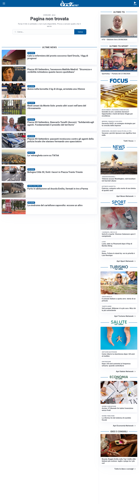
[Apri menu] (3, 3)
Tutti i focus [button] (128, 141)
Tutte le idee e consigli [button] (123, 469)
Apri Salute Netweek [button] (124, 371)
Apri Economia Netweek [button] (123, 426)
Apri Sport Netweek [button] (125, 261)
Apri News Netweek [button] (124, 196)
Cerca (80, 32)
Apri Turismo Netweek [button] (123, 316)
